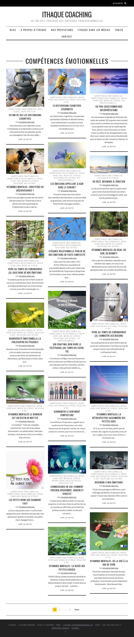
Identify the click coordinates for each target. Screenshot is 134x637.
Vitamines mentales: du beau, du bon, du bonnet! (109, 251)
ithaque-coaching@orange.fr (78, 625)
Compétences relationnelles (105, 98)
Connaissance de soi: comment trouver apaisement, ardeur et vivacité (67, 490)
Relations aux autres (65, 178)
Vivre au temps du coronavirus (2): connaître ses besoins (109, 333)
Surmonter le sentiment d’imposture (67, 413)
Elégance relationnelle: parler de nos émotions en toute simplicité (67, 252)
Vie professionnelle (112, 101)
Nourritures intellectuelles (66, 481)
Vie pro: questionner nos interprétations (108, 108)
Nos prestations (62, 30)
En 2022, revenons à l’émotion (109, 181)
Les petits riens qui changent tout (25, 501)
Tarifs (119, 30)
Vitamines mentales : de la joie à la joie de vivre (109, 562)
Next (77, 609)
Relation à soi (28, 111)
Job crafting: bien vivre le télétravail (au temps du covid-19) (67, 348)
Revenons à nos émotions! (109, 482)
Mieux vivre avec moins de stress (66, 98)
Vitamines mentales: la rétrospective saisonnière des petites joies (108, 418)
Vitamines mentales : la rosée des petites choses (67, 567)
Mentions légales (60, 628)
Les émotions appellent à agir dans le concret (67, 185)
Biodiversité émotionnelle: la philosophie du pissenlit (25, 340)
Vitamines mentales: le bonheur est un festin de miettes (25, 416)
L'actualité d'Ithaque (108, 178)
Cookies (75, 628)
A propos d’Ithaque (34, 30)
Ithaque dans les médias (94, 30)
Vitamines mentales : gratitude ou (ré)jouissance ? (25, 188)
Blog (13, 30)
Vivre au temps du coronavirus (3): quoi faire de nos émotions (25, 270)
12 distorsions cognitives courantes (67, 107)
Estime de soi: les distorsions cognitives (25, 116)
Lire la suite (25, 139)
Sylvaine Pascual (27, 122)
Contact (67, 36)
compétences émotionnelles (23, 109)
